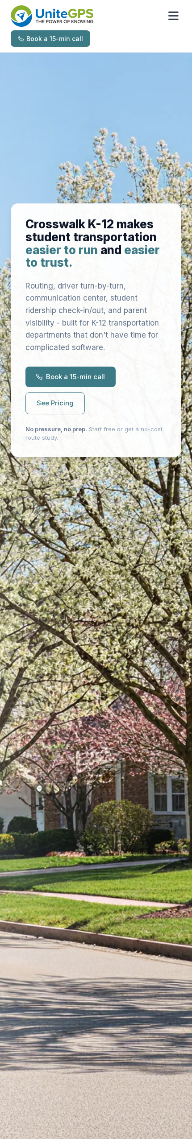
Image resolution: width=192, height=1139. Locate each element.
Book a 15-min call (54, 38)
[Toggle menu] (173, 16)
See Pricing (55, 403)
